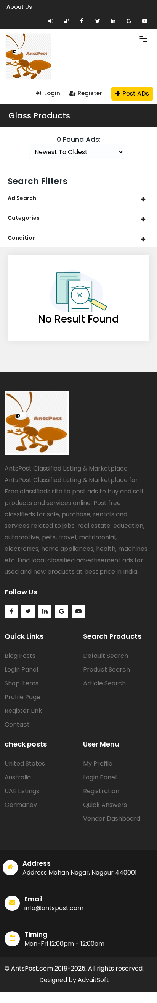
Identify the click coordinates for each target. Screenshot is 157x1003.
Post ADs (135, 93)
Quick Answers (105, 804)
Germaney (21, 804)
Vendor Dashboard (111, 818)
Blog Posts (20, 655)
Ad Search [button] (22, 198)
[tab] (78, 198)
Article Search (104, 683)
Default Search (105, 655)
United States (25, 763)
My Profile (97, 763)
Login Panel (21, 669)
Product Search (106, 669)
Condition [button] (22, 238)
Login (51, 93)
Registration (101, 791)
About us (19, 7)
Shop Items (21, 683)
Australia (18, 777)
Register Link (23, 710)
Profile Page (22, 697)
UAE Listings (22, 791)
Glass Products (39, 115)
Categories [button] (24, 218)
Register (90, 93)
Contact (17, 724)
